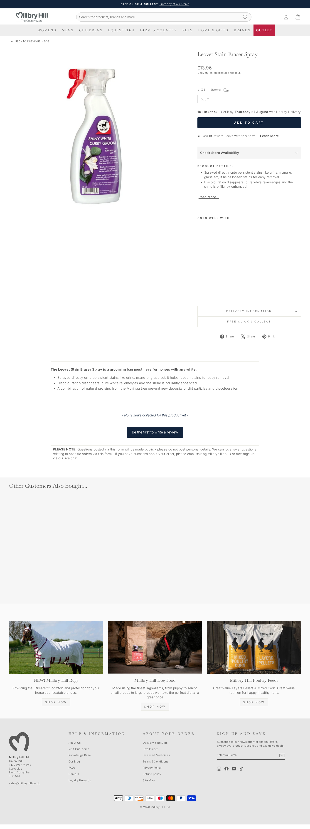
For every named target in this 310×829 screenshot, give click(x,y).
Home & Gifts (213, 30)
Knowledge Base (80, 755)
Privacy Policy (152, 767)
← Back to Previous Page (29, 41)
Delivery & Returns (155, 742)
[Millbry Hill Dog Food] (155, 647)
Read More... (209, 197)
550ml (205, 99)
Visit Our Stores (79, 749)
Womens (47, 30)
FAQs (72, 767)
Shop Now (56, 702)
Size (210, 89)
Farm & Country (158, 30)
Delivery (203, 72)
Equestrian (121, 30)
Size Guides (151, 749)
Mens (68, 30)
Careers (74, 774)
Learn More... (269, 136)
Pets (187, 30)
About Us (75, 742)
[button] (155, 430)
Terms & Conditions (155, 761)
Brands (242, 30)
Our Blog (74, 761)
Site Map (149, 780)
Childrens (91, 30)
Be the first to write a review (155, 432)
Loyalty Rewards (80, 780)
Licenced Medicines (156, 755)
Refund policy (152, 774)
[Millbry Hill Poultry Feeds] (254, 647)
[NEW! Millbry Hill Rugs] (56, 647)
